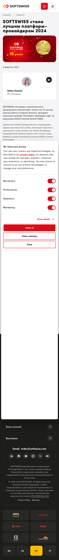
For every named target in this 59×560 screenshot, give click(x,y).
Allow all (29, 228)
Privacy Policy (24, 499)
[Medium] (47, 456)
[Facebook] (19, 456)
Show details (43, 219)
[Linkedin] (11, 456)
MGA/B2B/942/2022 (40, 495)
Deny (29, 244)
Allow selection (29, 236)
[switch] (52, 190)
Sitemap (36, 499)
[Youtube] (26, 456)
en (9, 550)
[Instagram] (33, 456)
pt (50, 550)
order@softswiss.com (33, 448)
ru (36, 550)
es (22, 550)
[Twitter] (40, 456)
